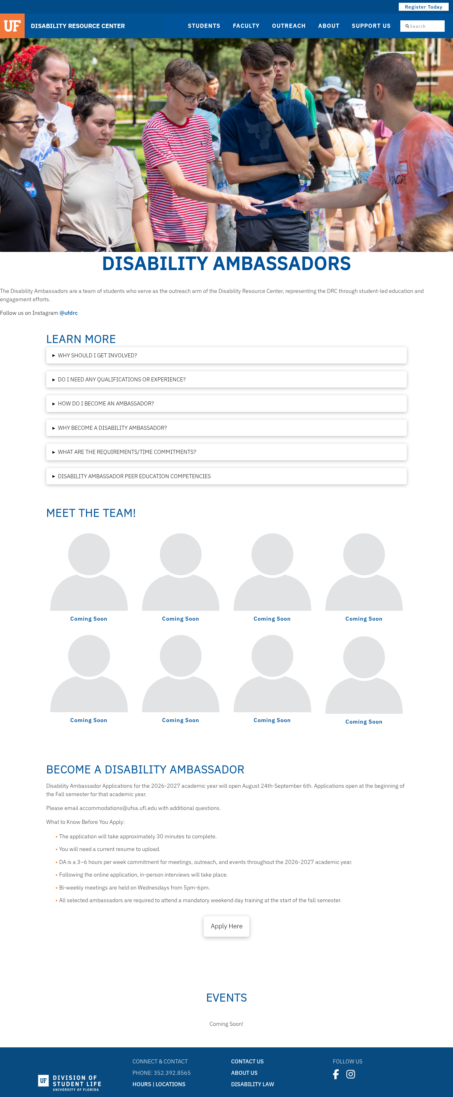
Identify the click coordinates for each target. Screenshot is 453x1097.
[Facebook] (336, 1074)
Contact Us (247, 1061)
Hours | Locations (159, 1084)
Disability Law (252, 1084)
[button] (226, 355)
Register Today (424, 7)
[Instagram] (350, 1074)
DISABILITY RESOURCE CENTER (78, 26)
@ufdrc (68, 312)
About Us (244, 1072)
